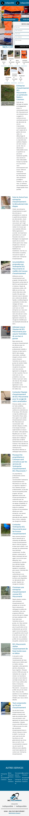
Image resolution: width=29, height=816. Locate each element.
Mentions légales (14, 813)
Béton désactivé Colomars (11, 775)
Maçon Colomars (11, 780)
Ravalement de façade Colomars (25, 779)
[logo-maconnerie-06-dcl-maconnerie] (14, 797)
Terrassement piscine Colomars (18, 775)
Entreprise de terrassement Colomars (4, 776)
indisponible (9, 3)
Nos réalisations (9, 19)
